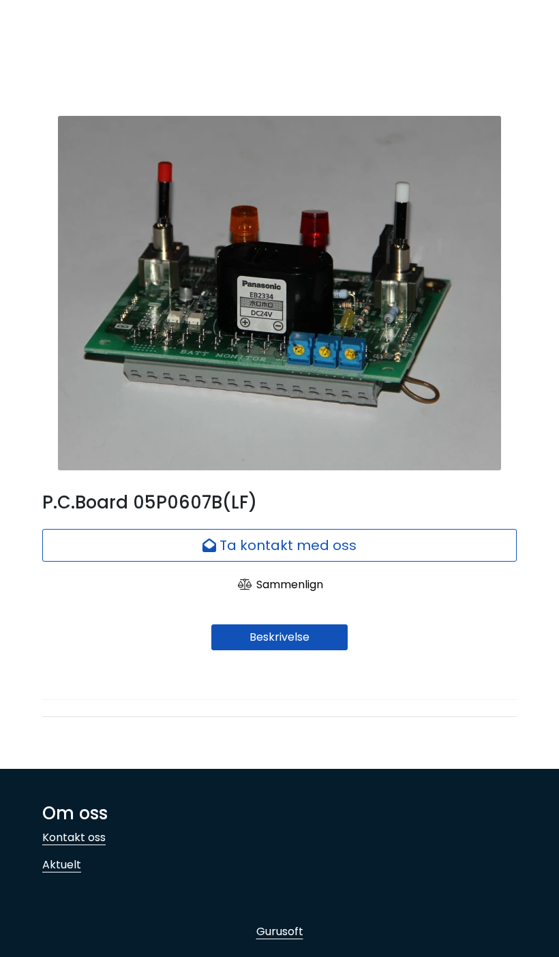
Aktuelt (61, 864)
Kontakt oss (74, 837)
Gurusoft (279, 931)
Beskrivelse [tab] (279, 637)
